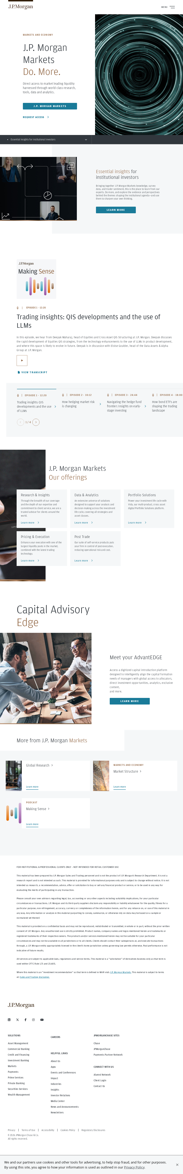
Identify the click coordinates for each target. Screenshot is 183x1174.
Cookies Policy (68, 1130)
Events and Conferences (63, 1072)
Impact (54, 1078)
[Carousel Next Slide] (35, 422)
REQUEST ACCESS (33, 117)
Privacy (11, 1130)
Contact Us (99, 1086)
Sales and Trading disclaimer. (35, 977)
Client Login (100, 1080)
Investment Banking (18, 1060)
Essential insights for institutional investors (33, 139)
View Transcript (34, 372)
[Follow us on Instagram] (33, 1019)
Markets (12, 1066)
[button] (177, 1164)
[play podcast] (22, 360)
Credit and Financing (18, 1054)
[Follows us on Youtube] (42, 1019)
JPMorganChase (102, 1049)
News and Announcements (65, 1106)
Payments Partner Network (108, 1054)
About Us (55, 1061)
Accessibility (47, 1130)
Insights (55, 1089)
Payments (13, 1071)
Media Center (58, 1101)
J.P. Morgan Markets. (120, 972)
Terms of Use (28, 1130)
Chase (97, 1043)
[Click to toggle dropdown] (86, 139)
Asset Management (18, 1043)
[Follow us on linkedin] (9, 1019)
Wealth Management (19, 1094)
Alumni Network (102, 1074)
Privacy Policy (134, 1167)
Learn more (116, 209)
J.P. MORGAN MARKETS (50, 106)
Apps (53, 1066)
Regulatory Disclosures (93, 1130)
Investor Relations (60, 1095)
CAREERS (55, 1037)
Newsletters (57, 1112)
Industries (56, 1084)
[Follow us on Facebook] (25, 1019)
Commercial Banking (19, 1049)
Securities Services (18, 1089)
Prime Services (16, 1077)
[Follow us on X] (17, 1019)
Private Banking (16, 1083)
